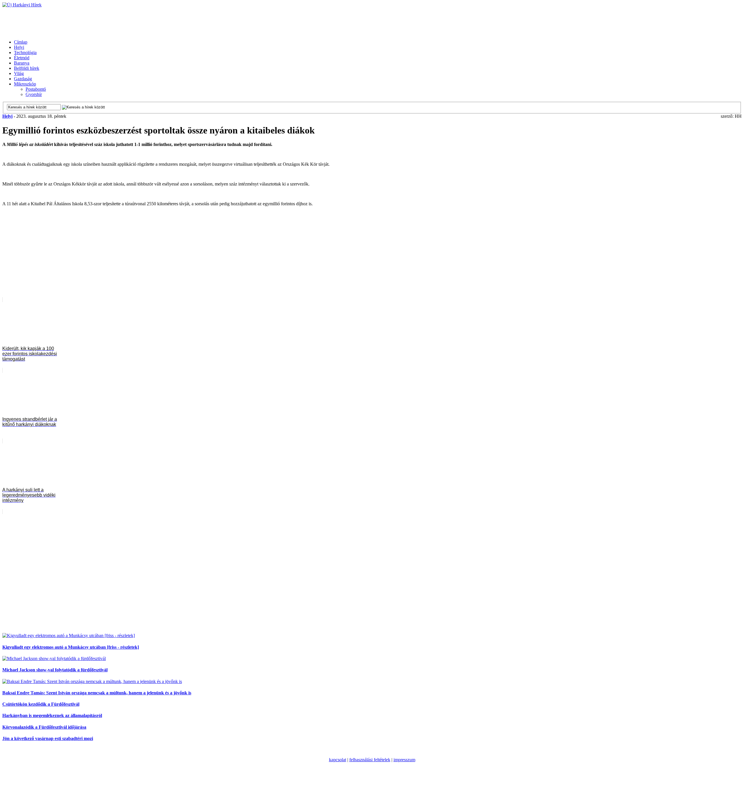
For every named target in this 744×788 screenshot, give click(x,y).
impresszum (404, 759)
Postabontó (36, 89)
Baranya (21, 62)
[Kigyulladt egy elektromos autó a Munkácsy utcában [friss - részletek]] (68, 635)
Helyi (19, 47)
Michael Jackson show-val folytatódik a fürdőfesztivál (55, 669)
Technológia (25, 52)
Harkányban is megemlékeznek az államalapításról (52, 715)
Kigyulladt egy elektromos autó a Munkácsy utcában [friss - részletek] (70, 647)
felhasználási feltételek (369, 759)
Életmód (21, 57)
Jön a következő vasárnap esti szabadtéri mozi (47, 738)
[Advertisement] (108, 21)
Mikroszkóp (25, 83)
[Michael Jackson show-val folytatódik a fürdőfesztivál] (54, 658)
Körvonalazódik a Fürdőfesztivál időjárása (44, 727)
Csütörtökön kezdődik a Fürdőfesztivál (40, 704)
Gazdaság (23, 78)
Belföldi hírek (26, 68)
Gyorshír (34, 94)
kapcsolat (337, 759)
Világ (19, 73)
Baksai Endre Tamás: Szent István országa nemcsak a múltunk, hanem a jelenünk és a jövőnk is (96, 692)
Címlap (20, 42)
